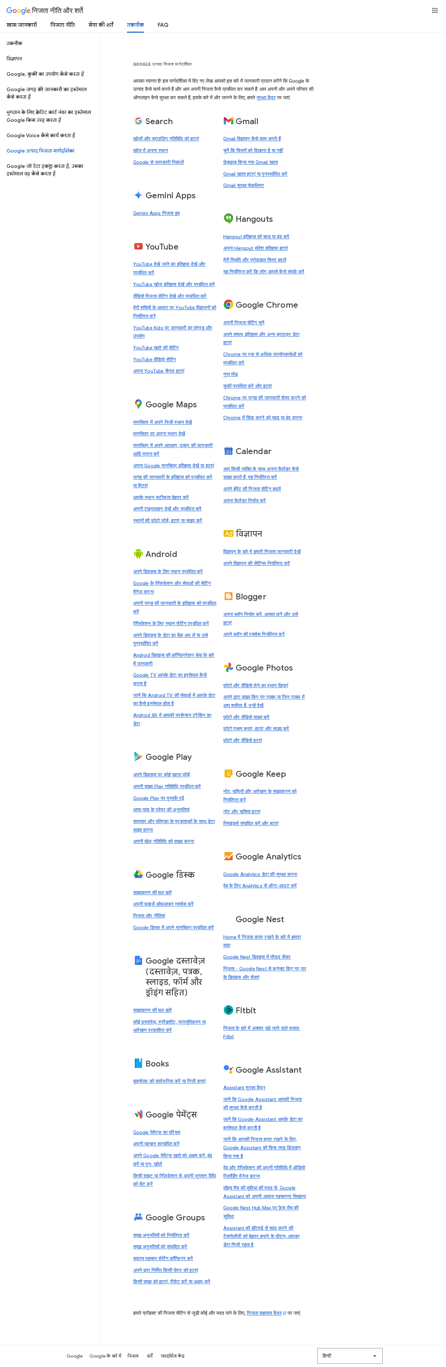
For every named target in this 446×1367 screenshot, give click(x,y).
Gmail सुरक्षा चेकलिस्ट (243, 185)
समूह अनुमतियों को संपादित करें (160, 1247)
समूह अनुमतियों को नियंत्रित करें (161, 1235)
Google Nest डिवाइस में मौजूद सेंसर (257, 957)
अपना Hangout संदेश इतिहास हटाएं (255, 248)
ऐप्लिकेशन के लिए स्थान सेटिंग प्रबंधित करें (171, 624)
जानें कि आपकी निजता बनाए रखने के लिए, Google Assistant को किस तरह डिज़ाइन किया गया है (262, 1147)
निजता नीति (63, 25)
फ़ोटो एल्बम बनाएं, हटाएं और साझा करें (256, 729)
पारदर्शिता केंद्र (173, 1356)
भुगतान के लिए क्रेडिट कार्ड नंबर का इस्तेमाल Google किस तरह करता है (49, 116)
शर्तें (150, 1356)
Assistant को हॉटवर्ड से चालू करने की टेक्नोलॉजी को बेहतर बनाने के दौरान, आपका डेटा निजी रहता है (261, 1236)
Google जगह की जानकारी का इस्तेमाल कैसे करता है (47, 93)
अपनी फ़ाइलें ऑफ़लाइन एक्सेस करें (163, 904)
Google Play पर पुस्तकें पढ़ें (158, 798)
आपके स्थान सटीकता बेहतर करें (161, 497)
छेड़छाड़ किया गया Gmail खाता (250, 162)
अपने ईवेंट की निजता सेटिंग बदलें (252, 489)
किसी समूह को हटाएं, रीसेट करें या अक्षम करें (172, 1282)
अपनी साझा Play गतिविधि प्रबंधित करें (167, 786)
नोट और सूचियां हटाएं (242, 812)
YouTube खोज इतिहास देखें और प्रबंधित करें (174, 284)
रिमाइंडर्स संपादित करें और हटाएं (251, 823)
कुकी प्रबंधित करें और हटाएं (247, 386)
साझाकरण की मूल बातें (152, 893)
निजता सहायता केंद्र (264, 1313)
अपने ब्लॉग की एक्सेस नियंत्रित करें (254, 634)
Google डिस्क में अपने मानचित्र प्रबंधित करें (173, 928)
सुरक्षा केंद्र (266, 98)
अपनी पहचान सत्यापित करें (156, 1144)
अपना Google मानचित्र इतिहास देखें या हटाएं (174, 466)
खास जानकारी (22, 25)
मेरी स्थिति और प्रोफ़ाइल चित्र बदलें (254, 260)
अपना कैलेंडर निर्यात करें (244, 501)
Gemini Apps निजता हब (156, 213)
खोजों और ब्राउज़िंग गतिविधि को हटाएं (166, 139)
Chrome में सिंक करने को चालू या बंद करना (262, 418)
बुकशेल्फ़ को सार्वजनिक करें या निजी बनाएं (169, 1081)
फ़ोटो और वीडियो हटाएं (243, 740)
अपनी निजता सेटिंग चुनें (244, 323)
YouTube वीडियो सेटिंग (154, 360)
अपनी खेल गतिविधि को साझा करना (163, 841)
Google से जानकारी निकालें (158, 162)
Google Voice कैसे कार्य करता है (41, 135)
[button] (434, 10)
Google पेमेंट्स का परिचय (157, 1132)
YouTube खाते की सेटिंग (156, 348)
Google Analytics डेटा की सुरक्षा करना (260, 874)
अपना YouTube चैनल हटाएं (159, 371)
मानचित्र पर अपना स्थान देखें (159, 434)
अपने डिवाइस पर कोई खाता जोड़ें (161, 775)
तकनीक (135, 25)
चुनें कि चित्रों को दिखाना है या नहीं (253, 151)
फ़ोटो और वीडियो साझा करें (246, 717)
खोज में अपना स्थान (150, 151)
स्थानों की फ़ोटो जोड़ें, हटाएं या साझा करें (167, 521)
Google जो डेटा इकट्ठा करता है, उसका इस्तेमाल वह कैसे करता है (45, 170)
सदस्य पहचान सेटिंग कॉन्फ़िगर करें (163, 1258)
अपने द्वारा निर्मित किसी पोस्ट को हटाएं (166, 1270)
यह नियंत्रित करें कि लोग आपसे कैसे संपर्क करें (264, 272)
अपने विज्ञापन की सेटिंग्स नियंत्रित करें (256, 563)
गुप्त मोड (230, 374)
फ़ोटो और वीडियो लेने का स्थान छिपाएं (255, 686)
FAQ (163, 25)
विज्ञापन (14, 59)
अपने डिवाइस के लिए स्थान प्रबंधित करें (168, 572)
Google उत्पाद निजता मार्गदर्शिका (40, 151)
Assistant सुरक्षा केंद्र (244, 1088)
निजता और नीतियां (149, 916)
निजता (133, 1356)
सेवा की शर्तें (100, 25)
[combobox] (350, 1356)
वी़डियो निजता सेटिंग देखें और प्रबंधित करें (170, 296)
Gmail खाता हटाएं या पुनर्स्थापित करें (255, 174)
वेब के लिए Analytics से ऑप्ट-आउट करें (260, 886)
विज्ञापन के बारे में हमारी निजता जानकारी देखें (262, 552)
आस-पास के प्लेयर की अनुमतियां (161, 810)
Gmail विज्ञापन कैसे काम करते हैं (252, 139)
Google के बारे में (105, 1356)
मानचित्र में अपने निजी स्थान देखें (162, 422)
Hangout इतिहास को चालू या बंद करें (256, 237)
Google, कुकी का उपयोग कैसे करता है (45, 74)
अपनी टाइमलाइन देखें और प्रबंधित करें (167, 509)
